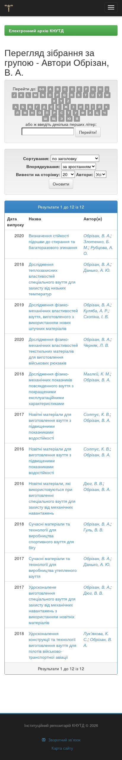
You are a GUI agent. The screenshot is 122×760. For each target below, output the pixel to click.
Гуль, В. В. (93, 530)
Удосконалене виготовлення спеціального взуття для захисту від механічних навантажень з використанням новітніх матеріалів (52, 604)
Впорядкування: (43, 166)
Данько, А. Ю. (97, 270)
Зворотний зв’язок (64, 740)
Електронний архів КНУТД (36, 30)
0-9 (41, 89)
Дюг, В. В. (93, 483)
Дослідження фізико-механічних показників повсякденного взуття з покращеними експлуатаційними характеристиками (51, 388)
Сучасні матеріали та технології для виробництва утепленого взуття (53, 567)
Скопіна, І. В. (96, 316)
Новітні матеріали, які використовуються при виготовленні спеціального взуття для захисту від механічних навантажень (52, 498)
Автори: (84, 174)
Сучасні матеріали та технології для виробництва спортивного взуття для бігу (51, 535)
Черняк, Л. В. (96, 345)
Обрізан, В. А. (97, 235)
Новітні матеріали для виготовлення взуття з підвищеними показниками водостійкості (50, 426)
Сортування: (36, 158)
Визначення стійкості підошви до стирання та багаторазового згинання (53, 241)
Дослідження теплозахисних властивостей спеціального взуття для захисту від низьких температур (52, 279)
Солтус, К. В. (97, 414)
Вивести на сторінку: (38, 174)
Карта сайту (61, 748)
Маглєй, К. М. (97, 374)
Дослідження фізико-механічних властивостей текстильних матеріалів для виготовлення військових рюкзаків (53, 351)
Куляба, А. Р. (96, 310)
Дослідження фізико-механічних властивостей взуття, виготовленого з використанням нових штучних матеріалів (53, 316)
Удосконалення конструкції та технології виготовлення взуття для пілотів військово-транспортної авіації (52, 645)
